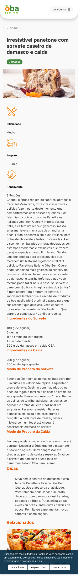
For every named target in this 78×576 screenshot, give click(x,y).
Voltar (14, 28)
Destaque (14, 61)
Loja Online (59, 9)
